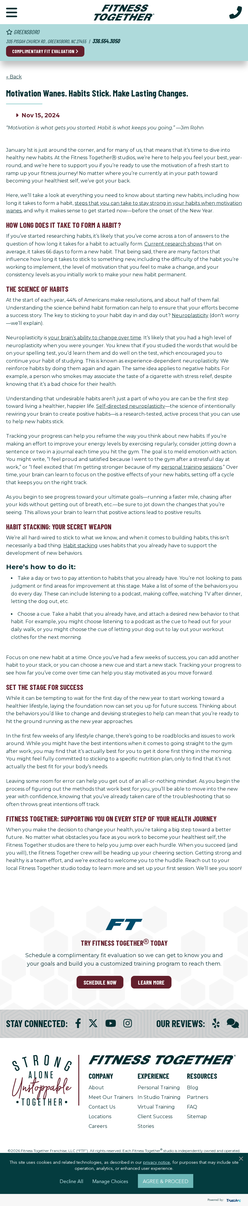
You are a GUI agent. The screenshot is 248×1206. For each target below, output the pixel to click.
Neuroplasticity (190, 315)
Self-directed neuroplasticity (130, 406)
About (96, 1087)
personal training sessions (191, 467)
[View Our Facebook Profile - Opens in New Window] (78, 1023)
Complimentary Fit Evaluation (43, 51)
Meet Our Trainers (111, 1097)
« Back (14, 77)
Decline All (71, 1181)
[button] (11, 12)
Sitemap (197, 1116)
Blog (192, 1087)
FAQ (192, 1107)
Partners (197, 1097)
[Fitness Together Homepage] (124, 12)
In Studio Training (159, 1097)
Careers (98, 1126)
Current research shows (173, 244)
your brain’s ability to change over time (94, 338)
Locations (100, 1116)
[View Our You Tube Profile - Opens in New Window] (110, 1023)
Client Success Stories (155, 1121)
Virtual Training (156, 1107)
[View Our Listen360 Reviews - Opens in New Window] (233, 1023)
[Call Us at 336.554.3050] (235, 12)
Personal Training (159, 1087)
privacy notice (156, 1162)
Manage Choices (110, 1181)
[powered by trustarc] (233, 1200)
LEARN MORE (151, 982)
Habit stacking (80, 545)
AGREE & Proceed (165, 1181)
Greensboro (25, 31)
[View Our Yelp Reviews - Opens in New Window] (216, 1023)
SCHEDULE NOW (99, 982)
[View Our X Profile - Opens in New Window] (93, 1023)
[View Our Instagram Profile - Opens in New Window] (127, 1023)
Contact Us (102, 1107)
